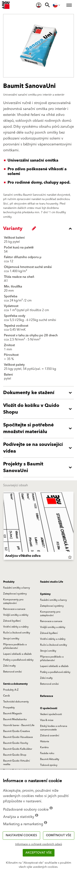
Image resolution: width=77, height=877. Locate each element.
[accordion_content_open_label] (39, 392)
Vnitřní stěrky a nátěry (16, 627)
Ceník (6, 696)
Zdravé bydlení (12, 621)
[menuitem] (38, 5)
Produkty (8, 582)
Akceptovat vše (38, 852)
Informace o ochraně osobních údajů (38, 844)
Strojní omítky (11, 638)
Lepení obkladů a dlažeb (17, 654)
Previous (3, 526)
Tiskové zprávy (48, 765)
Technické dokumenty (16, 701)
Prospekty (9, 707)
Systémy (45, 594)
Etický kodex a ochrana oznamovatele (53, 728)
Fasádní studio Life (51, 582)
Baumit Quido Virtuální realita (16, 762)
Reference (46, 696)
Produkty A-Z (11, 690)
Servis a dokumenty (15, 684)
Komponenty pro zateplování (13, 601)
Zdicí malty (9, 666)
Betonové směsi (12, 672)
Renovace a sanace (14, 609)
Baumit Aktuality (49, 759)
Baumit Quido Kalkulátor (17, 749)
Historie (44, 741)
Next (73, 526)
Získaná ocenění (49, 735)
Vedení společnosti (51, 714)
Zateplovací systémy (15, 593)
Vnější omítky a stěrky (15, 615)
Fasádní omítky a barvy (16, 588)
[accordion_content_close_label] (39, 228)
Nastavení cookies (21, 835)
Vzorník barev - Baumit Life (18, 725)
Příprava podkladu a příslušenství (15, 646)
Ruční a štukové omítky (16, 633)
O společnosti (48, 708)
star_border (70, 557)
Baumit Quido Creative (16, 731)
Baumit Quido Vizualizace (18, 737)
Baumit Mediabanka (15, 719)
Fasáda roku (47, 753)
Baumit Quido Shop (14, 755)
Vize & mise (46, 720)
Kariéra (44, 747)
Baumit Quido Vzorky (15, 743)
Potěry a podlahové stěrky (18, 660)
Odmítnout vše (58, 835)
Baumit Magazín (12, 713)
